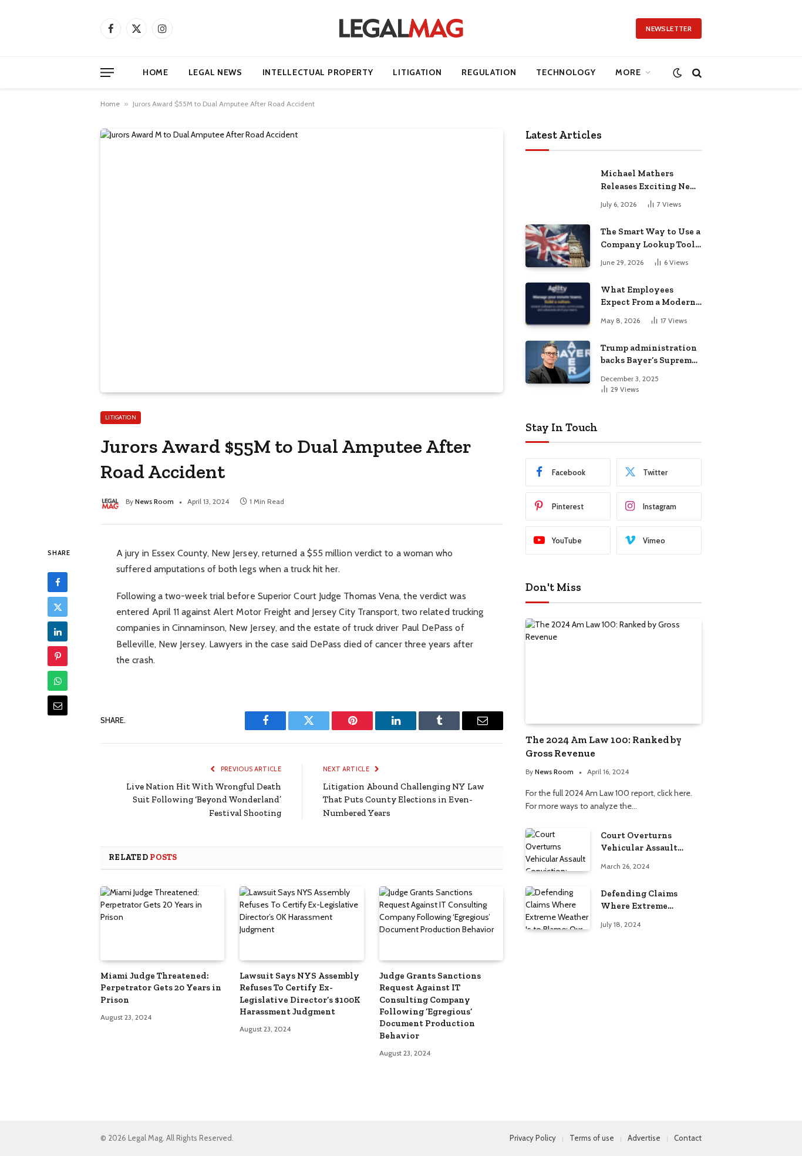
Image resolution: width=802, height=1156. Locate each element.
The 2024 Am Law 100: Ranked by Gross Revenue (603, 746)
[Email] (58, 705)
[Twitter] (58, 607)
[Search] (696, 72)
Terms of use (592, 1137)
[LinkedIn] (58, 631)
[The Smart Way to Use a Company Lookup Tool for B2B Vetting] (557, 245)
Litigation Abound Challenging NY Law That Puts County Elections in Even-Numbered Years (403, 799)
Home (156, 72)
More (628, 72)
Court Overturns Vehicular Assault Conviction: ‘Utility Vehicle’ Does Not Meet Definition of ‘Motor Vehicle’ (650, 842)
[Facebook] (58, 582)
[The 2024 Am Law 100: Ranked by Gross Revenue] (613, 671)
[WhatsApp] (58, 681)
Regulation (488, 72)
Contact (688, 1137)
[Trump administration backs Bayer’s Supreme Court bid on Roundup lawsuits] (557, 362)
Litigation (417, 72)
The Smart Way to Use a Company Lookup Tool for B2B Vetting (650, 238)
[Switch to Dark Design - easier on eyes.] (677, 73)
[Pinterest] (58, 656)
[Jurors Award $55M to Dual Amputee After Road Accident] (301, 260)
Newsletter (669, 28)
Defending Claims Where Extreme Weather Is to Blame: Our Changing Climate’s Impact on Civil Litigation (645, 900)
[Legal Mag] (401, 28)
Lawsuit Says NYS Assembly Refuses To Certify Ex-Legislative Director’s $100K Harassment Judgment (300, 993)
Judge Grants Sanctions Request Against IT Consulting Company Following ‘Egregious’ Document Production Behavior (430, 1005)
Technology (565, 72)
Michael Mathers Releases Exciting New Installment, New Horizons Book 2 (649, 180)
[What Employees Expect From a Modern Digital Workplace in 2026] (557, 304)
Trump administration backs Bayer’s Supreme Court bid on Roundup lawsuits (649, 354)
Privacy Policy (533, 1137)
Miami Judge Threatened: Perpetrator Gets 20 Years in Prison (160, 987)
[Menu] (107, 72)
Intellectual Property (317, 72)
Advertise (644, 1137)
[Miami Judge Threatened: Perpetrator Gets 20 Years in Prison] (162, 923)
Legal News (215, 72)
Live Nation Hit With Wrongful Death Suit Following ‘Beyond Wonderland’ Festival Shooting (203, 799)
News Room (154, 501)
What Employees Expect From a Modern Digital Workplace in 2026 (648, 296)
